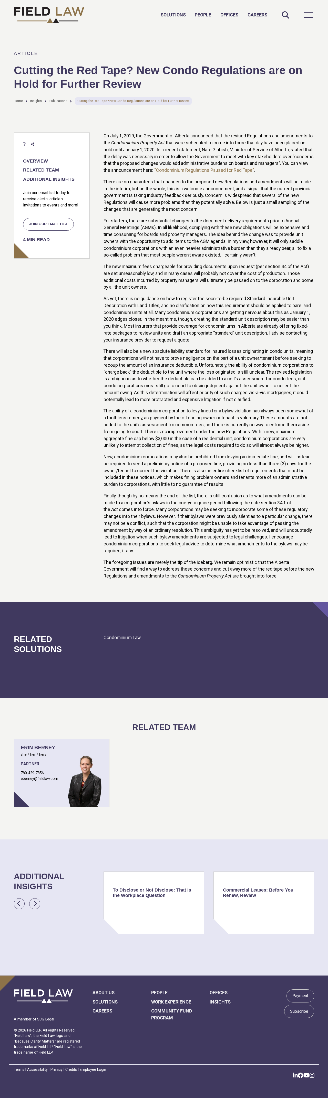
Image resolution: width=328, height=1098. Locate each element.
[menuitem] (173, 15)
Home (18, 101)
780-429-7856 (32, 773)
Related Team (41, 170)
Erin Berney (38, 747)
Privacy (56, 1069)
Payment (300, 995)
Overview (35, 161)
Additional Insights (49, 179)
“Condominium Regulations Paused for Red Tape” (204, 170)
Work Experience (171, 1002)
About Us (104, 992)
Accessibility (37, 1069)
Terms (19, 1069)
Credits (71, 1069)
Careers (257, 14)
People (203, 14)
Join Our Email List (48, 224)
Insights (36, 101)
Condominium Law (122, 637)
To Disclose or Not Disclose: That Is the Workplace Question (152, 892)
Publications (58, 101)
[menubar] (214, 15)
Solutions (173, 14)
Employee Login (93, 1069)
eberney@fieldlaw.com (39, 779)
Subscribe (299, 1011)
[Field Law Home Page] (49, 15)
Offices (229, 14)
